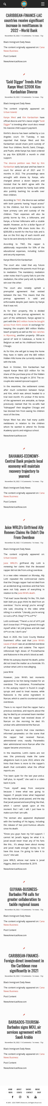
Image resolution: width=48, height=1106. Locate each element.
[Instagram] (20, 1097)
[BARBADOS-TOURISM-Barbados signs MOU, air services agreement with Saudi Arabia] (24, 1014)
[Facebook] (12, 1097)
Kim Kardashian (30, 117)
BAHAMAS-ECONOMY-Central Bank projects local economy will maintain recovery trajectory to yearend (24, 466)
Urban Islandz (10, 112)
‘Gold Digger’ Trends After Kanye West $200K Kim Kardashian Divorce (24, 87)
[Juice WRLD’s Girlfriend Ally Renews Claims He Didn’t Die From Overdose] (24, 519)
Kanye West (10, 117)
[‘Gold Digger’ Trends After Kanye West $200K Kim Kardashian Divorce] (24, 74)
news (37, 36)
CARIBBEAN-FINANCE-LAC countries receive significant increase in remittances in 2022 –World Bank (24, 22)
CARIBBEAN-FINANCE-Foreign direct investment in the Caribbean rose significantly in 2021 (24, 963)
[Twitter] (28, 1097)
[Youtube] (35, 1097)
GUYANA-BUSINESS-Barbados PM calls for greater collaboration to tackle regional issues (24, 896)
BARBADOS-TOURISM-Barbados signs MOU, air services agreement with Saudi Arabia (24, 1029)
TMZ (18, 200)
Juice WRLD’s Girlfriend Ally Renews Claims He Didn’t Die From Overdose (24, 532)
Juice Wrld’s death (26, 593)
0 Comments (26, 36)
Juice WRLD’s (11, 563)
